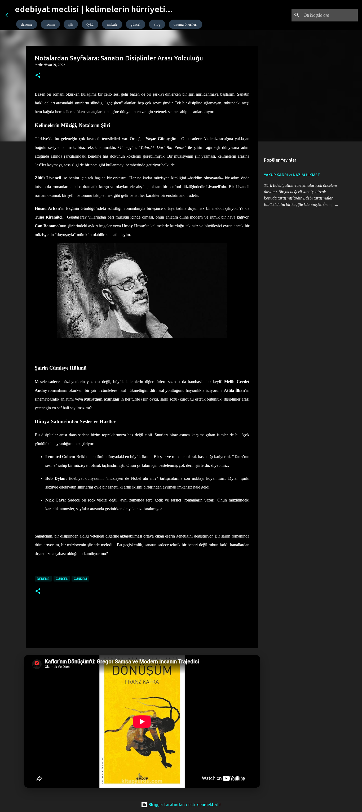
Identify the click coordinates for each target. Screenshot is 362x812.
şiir (70, 24)
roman (50, 24)
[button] (38, 75)
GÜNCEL (62, 578)
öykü (90, 24)
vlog (157, 24)
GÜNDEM (80, 578)
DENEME (43, 578)
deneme (26, 24)
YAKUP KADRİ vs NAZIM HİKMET (292, 175)
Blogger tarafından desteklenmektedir (184, 804)
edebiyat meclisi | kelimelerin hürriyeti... (94, 9)
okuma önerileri (185, 24)
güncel (135, 24)
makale (112, 24)
